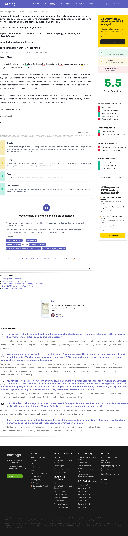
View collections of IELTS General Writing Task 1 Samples (23, 284)
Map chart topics (60, 504)
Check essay (49, 4)
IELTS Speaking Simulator (111, 457)
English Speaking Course (110, 466)
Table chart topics (61, 498)
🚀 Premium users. (79, 259)
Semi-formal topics (61, 469)
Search (92, 4)
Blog (32, 470)
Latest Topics (66, 4)
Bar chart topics (60, 491)
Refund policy (36, 480)
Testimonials (35, 467)
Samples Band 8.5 (84, 504)
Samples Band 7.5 (84, 498)
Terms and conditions (39, 473)
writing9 (11, 4)
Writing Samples (33, 12)
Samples (80, 4)
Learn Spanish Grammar (110, 474)
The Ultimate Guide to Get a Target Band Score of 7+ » (40, 259)
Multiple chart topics (62, 507)
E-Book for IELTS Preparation (107, 461)
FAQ (32, 464)
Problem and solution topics (86, 470)
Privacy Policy (36, 476)
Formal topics (59, 466)
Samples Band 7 (84, 494)
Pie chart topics (60, 501)
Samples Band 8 (84, 501)
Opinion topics (83, 462)
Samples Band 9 (84, 507)
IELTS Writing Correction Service (12, 12)
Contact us (105, 483)
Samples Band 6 (84, 488)
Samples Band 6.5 (84, 491)
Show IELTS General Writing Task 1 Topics (18, 286)
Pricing (36, 4)
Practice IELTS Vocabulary (12, 288)
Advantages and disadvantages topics (86, 475)
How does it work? (38, 457)
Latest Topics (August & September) (63, 461)
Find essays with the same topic (14, 281)
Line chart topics (60, 494)
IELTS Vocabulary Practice (107, 470)
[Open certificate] (46, 309)
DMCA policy (36, 483)
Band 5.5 (45, 12)
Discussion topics (84, 466)
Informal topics (60, 472)
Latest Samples (83, 485)
